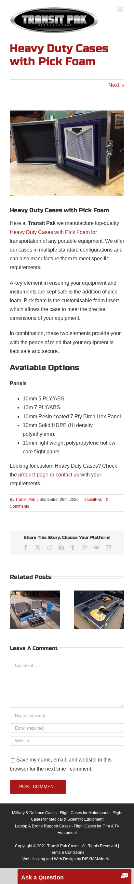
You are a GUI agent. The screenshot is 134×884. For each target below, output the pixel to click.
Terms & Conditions (67, 852)
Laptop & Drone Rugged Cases (43, 826)
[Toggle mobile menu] (120, 9)
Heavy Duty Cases (31, 232)
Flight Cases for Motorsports (84, 813)
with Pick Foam (71, 232)
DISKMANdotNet (97, 859)
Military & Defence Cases (34, 813)
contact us (67, 474)
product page (33, 474)
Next (113, 85)
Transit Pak (25, 499)
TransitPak (92, 499)
